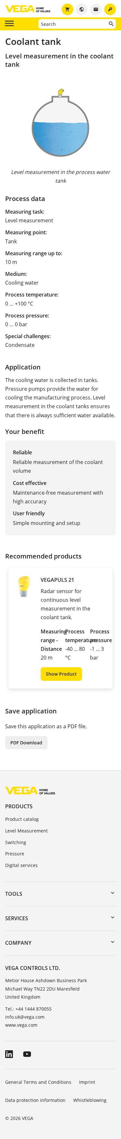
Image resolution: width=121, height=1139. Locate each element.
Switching (15, 842)
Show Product (61, 674)
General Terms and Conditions (38, 1082)
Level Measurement (26, 831)
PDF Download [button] (26, 743)
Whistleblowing (89, 1100)
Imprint (87, 1082)
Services (16, 918)
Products (19, 806)
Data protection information (35, 1100)
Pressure (14, 854)
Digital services (21, 865)
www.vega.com (21, 1025)
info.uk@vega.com (25, 1017)
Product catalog (22, 819)
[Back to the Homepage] (30, 790)
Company (18, 942)
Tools (13, 893)
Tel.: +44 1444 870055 (28, 1009)
